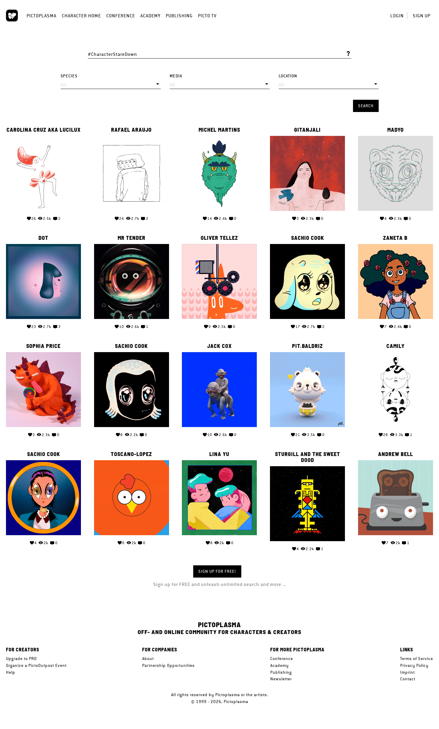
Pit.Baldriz (307, 346)
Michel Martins (219, 130)
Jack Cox (219, 346)
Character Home (81, 16)
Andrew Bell (395, 454)
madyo (395, 130)
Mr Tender (131, 238)
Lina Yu (219, 454)
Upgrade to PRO (21, 658)
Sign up (421, 16)
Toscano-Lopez (131, 454)
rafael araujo (131, 130)
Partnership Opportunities (168, 665)
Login (397, 16)
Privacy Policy (414, 665)
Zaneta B (395, 238)
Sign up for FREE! (217, 571)
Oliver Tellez (219, 238)
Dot (43, 238)
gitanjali (307, 130)
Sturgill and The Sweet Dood (307, 457)
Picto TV (207, 16)
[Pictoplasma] (12, 16)
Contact (407, 679)
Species (69, 76)
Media (176, 76)
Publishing (179, 16)
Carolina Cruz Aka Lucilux (44, 130)
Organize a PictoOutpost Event (36, 665)
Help (10, 672)
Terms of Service (416, 658)
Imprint (407, 672)
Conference (120, 16)
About (148, 658)
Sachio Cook (307, 238)
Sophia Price (43, 346)
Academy (150, 16)
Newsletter (281, 679)
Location (288, 76)
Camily (395, 346)
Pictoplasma (41, 16)
